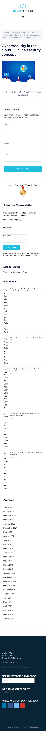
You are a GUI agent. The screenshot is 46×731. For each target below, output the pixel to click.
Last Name (7, 235)
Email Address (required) (12, 220)
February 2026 (9, 515)
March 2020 (8, 557)
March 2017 (8, 610)
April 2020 (7, 553)
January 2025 (9, 524)
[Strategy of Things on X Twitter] (16, 705)
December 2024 (10, 528)
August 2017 (8, 594)
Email (7, 154)
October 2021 (9, 536)
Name (7, 143)
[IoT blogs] (23, 191)
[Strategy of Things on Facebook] (10, 705)
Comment (9, 124)
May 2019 (7, 561)
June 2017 (7, 598)
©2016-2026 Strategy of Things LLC (23, 727)
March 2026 (8, 511)
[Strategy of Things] (23, 7)
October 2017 (9, 585)
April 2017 (7, 606)
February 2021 (9, 548)
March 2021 (8, 544)
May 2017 (7, 602)
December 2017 (10, 577)
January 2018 (9, 573)
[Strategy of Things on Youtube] (22, 705)
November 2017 (10, 581)
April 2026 (7, 507)
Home (6, 32)
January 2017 (9, 618)
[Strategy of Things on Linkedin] (4, 705)
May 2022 (7, 532)
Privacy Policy (32, 255)
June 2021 (7, 540)
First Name (7, 227)
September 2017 (10, 590)
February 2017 (9, 614)
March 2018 (8, 569)
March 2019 (8, 565)
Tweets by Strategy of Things (15, 272)
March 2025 (8, 520)
